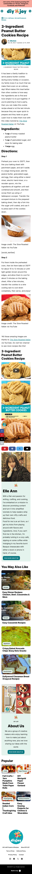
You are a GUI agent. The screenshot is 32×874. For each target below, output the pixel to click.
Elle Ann (13, 41)
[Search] (30, 11)
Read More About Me (11, 558)
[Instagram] (10, 859)
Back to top (14, 870)
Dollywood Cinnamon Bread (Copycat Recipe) (15, 677)
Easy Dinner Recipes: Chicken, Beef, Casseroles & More (16, 594)
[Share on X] (2, 439)
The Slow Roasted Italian (20, 340)
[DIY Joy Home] (16, 11)
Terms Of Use (10, 851)
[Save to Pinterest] (2, 435)
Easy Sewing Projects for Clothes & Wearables (23, 808)
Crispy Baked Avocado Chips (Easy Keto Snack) (14, 649)
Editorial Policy (21, 851)
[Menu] (2, 11)
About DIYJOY (25, 847)
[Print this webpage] (2, 443)
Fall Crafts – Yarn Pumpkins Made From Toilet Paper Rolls (8, 782)
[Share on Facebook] (2, 431)
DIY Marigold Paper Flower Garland (21, 781)
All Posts (11, 18)
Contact (21, 854)
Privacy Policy (12, 854)
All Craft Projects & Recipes (10, 847)
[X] (18, 859)
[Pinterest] (22, 859)
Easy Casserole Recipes (14, 623)
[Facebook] (14, 859)
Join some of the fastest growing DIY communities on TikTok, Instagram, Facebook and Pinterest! (16, 3)
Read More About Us (16, 752)
